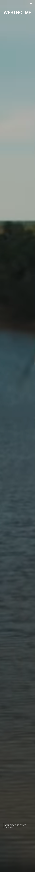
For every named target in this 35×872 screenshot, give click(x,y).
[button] (31, 4)
